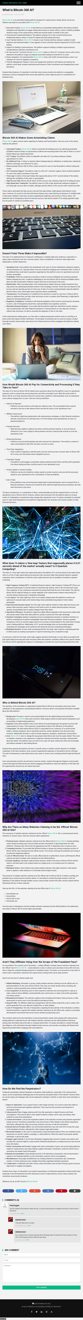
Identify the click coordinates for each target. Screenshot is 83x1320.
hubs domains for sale (14, 2)
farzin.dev (57, 1306)
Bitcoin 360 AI (7, 20)
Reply (22, 1213)
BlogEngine (40, 1306)
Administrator (8, 14)
